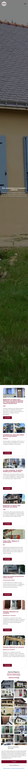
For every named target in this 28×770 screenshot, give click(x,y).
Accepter (14, 761)
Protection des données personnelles (17, 768)
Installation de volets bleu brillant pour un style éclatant (13, 435)
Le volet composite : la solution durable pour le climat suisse (13, 470)
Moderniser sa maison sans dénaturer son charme (11, 506)
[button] (25, 4)
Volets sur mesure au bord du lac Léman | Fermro (13, 576)
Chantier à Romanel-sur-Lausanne (11, 612)
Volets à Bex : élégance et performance (11, 541)
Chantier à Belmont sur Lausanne (13, 647)
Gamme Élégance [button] (13, 672)
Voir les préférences (14, 765)
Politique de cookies (6, 768)
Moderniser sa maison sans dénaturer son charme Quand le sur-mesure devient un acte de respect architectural (13, 401)
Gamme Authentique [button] (13, 675)
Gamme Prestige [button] (14, 677)
